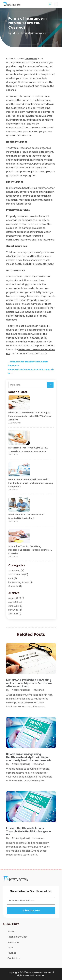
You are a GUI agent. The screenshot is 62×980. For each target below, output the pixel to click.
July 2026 (13, 602)
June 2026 (13, 605)
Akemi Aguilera (20, 690)
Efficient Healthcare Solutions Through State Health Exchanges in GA (28, 831)
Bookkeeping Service (18, 582)
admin (15, 33)
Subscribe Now (31, 910)
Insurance (40, 33)
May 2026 (13, 609)
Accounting (14, 570)
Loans (10, 947)
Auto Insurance (16, 574)
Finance (11, 953)
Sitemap (40, 975)
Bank (10, 578)
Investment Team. (40, 972)
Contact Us (13, 958)
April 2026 (13, 613)
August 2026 (14, 598)
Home (10, 931)
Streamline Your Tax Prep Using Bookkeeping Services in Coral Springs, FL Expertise (30, 550)
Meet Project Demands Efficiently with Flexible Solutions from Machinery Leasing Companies (30, 483)
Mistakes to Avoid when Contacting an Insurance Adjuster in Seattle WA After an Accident (30, 416)
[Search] (50, 385)
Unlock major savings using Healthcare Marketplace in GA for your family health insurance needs (28, 757)
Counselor (13, 586)
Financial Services (17, 936)
